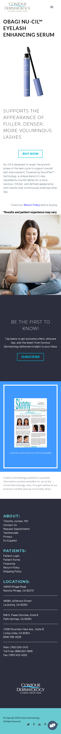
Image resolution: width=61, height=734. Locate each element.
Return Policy (32, 205)
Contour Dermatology (29, 717)
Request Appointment (16, 528)
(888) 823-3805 (24, 651)
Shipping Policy (12, 571)
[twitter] (28, 724)
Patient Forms (11, 559)
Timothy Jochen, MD (15, 521)
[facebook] (34, 724)
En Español (10, 540)
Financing (9, 563)
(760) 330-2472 (19, 647)
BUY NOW (30, 154)
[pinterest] (45, 724)
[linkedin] (39, 724)
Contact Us (10, 525)
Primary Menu (52, 7)
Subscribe (30, 357)
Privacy (7, 536)
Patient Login (11, 555)
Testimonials (10, 532)
